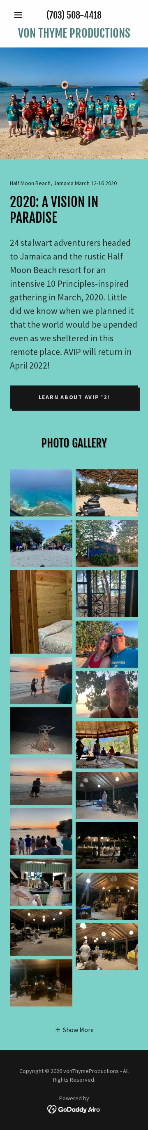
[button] (19, 15)
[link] (74, 33)
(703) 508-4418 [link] (74, 15)
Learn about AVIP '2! (74, 397)
